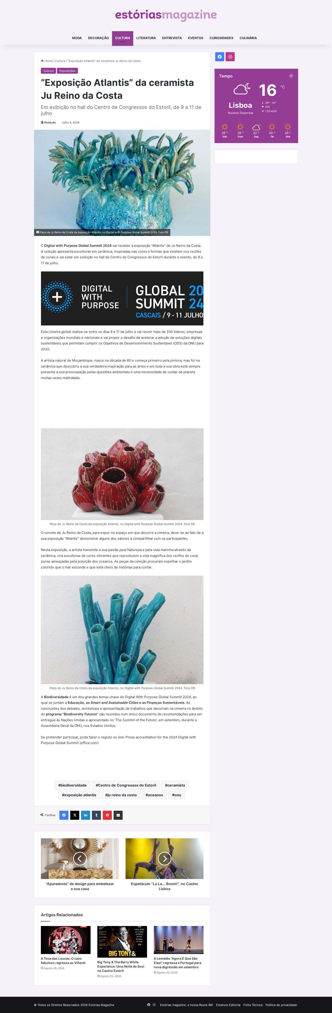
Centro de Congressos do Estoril (127, 785)
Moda (77, 38)
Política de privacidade (281, 1005)
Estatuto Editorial (228, 1005)
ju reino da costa (122, 795)
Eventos (195, 38)
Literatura (146, 38)
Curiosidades (221, 38)
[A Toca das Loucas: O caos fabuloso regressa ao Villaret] (66, 940)
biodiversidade (74, 785)
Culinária (248, 38)
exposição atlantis (80, 795)
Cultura (122, 38)
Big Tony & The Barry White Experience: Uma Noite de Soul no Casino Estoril (120, 966)
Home (48, 61)
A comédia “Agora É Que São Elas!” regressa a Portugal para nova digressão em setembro (177, 962)
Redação (50, 122)
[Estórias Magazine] (166, 15)
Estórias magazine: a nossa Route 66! (186, 1005)
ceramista (176, 785)
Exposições (67, 71)
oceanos (155, 795)
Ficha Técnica (252, 1005)
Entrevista (172, 38)
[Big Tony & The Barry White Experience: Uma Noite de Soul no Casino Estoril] (122, 942)
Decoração (98, 38)
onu (177, 795)
